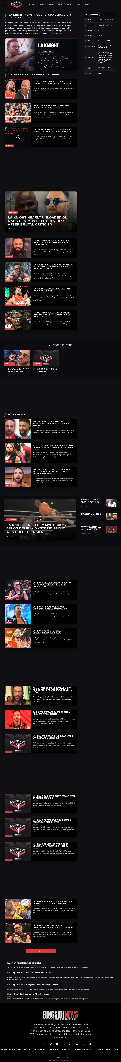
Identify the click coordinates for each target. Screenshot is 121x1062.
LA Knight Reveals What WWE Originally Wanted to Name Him (50, 608)
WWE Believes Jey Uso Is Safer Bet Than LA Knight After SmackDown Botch (52, 424)
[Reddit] (77, 1044)
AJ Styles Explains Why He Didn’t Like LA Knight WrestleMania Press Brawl (53, 447)
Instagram (44, 51)
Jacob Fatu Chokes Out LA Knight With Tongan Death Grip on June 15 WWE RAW (52, 315)
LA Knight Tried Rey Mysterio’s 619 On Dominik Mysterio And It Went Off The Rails (36, 528)
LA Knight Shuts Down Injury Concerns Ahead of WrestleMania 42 (53, 926)
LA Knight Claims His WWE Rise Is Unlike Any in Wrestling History (50, 845)
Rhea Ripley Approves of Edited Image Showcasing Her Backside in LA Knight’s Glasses (18, 369)
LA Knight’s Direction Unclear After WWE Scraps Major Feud (53, 737)
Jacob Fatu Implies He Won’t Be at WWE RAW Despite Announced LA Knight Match (51, 243)
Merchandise (40, 1049)
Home (31, 5)
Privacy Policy (103, 1049)
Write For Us (24, 1049)
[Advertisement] (41, 778)
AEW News (38, 363)
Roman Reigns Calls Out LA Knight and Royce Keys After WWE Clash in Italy (52, 690)
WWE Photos (9, 363)
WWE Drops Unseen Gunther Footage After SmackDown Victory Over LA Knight (91, 528)
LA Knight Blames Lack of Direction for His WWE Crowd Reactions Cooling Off (52, 585)
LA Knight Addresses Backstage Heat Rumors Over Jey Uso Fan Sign (53, 902)
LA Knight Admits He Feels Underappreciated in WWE (47, 632)
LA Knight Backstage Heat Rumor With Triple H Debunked (54, 797)
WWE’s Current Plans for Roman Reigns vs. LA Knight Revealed (51, 107)
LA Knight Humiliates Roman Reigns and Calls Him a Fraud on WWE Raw (52, 131)
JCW (77, 5)
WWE (41, 5)
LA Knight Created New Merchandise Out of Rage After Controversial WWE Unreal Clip (53, 267)
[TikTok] (83, 1044)
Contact (66, 1049)
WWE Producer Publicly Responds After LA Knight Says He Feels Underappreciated (51, 472)
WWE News (9, 97)
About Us (54, 1049)
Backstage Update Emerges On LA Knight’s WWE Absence (51, 713)
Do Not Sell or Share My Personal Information (60, 1060)
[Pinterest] (50, 1044)
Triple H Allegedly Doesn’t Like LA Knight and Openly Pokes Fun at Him (52, 83)
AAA (68, 5)
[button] (94, 4)
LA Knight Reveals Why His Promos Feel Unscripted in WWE (52, 821)
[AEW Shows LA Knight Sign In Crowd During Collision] (46, 358)
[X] (37, 1044)
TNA (60, 5)
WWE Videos (9, 145)
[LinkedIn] (70, 1044)
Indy (87, 5)
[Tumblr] (63, 1044)
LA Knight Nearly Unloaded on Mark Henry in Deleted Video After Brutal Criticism (37, 221)
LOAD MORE (41, 951)
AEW (51, 5)
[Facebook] (30, 1044)
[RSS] (90, 1044)
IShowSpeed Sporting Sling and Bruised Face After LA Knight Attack (90, 501)
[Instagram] (44, 1044)
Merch (51, 51)
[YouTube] (57, 1044)
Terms (117, 1049)
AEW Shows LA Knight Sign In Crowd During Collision (47, 369)
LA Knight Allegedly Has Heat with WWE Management (52, 290)
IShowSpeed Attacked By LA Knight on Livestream (91, 514)
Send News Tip (8, 1049)
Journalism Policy (83, 1049)
